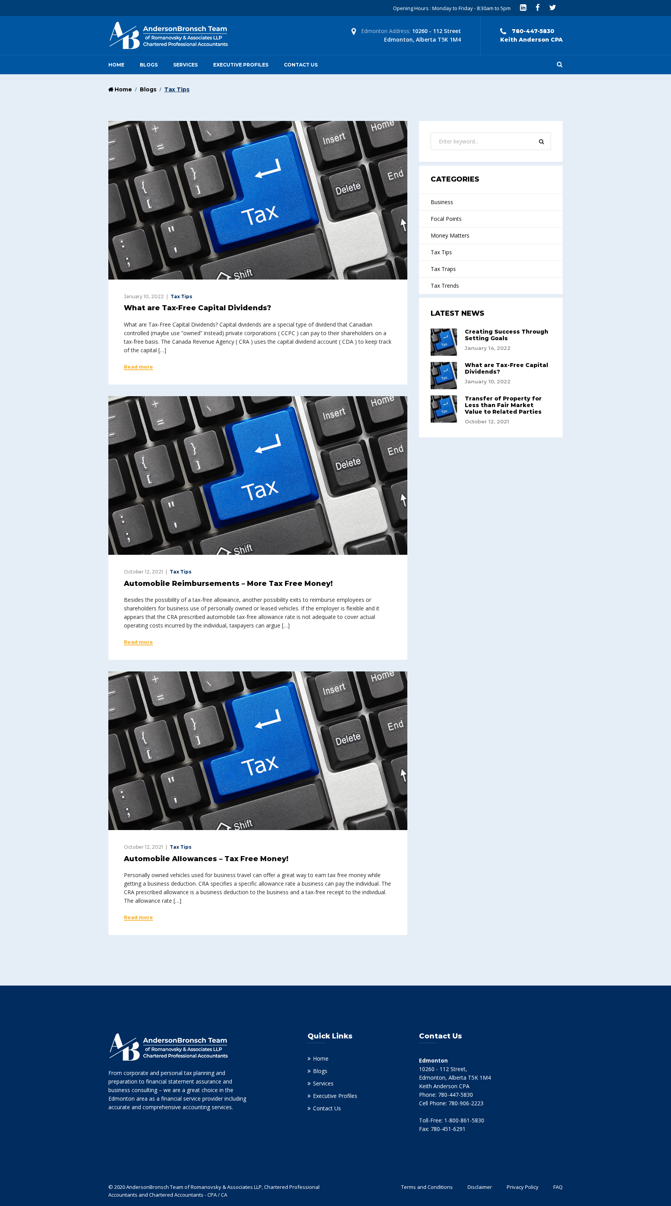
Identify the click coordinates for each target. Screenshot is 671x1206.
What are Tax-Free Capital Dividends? (197, 308)
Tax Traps (443, 269)
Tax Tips (181, 296)
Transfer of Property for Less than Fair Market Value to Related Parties (503, 405)
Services (185, 65)
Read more (138, 367)
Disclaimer (480, 1186)
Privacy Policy (523, 1186)
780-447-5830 (455, 1094)
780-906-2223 (465, 1103)
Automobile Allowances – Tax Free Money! (206, 859)
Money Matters (450, 235)
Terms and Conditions (427, 1186)
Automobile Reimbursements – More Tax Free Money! (228, 583)
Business (442, 202)
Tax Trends (445, 285)
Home (116, 65)
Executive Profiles (240, 65)
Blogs (149, 65)
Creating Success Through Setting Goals (506, 335)
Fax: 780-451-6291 (442, 1129)
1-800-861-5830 (464, 1120)
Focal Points (446, 218)
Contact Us (301, 65)
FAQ (558, 1186)
